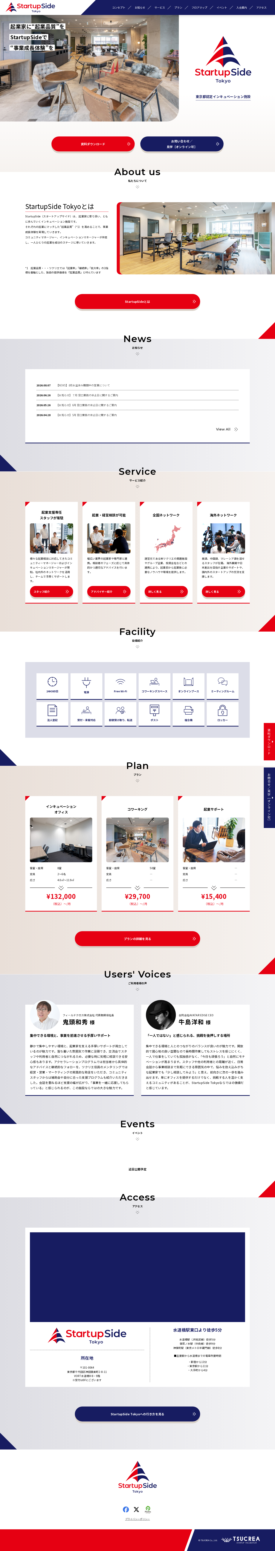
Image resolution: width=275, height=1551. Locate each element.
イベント (222, 7)
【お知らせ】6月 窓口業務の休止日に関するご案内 (86, 405)
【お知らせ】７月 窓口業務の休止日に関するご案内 (87, 395)
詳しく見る (155, 591)
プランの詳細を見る (137, 938)
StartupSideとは (137, 301)
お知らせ (140, 7)
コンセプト (118, 7)
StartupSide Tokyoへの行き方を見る (137, 1414)
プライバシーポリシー (137, 1519)
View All (223, 429)
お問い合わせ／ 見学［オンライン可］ (182, 144)
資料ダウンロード (93, 144)
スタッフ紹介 (42, 591)
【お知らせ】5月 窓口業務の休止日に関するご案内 (86, 415)
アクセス (261, 7)
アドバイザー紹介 (101, 591)
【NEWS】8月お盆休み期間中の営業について (83, 385)
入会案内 (241, 7)
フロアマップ (199, 7)
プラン (178, 7)
